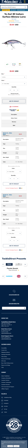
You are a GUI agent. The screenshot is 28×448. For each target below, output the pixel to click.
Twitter (5, 412)
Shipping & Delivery (5, 352)
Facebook (6, 400)
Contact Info (4, 350)
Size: (2, 74)
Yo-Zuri (14, 19)
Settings (4, 446)
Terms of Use (13, 438)
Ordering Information (5, 354)
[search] (25, 7)
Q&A (14, 125)
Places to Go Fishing (5, 365)
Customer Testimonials (6, 382)
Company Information (6, 378)
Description (14, 114)
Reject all (10, 446)
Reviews (14, 121)
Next (25, 264)
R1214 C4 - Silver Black (7, 133)
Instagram (6, 403)
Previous (2, 264)
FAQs (2, 367)
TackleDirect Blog (7, 397)
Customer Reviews (5, 380)
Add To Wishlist (14, 101)
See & (14, 22)
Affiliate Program (5, 388)
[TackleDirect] (11, 2)
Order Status (4, 356)
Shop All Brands (13, 270)
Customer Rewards (5, 384)
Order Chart (14, 118)
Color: (3, 80)
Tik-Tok (5, 409)
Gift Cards (3, 360)
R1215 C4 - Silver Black (7, 195)
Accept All (16, 446)
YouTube (6, 406)
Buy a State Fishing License (7, 363)
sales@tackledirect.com (6, 333)
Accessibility (4, 348)
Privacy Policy (19, 438)
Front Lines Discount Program (7, 386)
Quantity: (14, 87)
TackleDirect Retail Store (8, 322)
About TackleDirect (5, 376)
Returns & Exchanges (5, 358)
